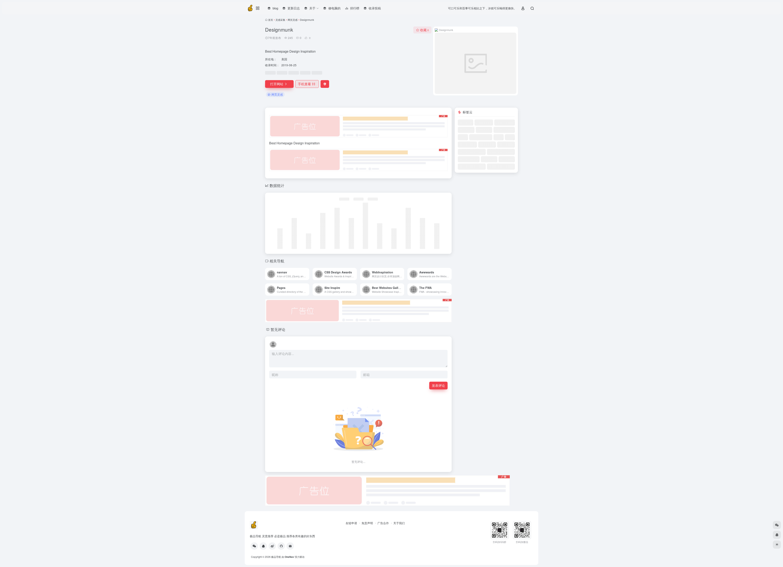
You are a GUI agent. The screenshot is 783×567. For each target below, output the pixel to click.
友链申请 (351, 523)
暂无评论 (278, 329)
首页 (270, 19)
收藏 (424, 30)
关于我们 (399, 523)
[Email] (290, 546)
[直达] (307, 274)
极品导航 (276, 556)
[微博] (272, 546)
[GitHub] (281, 546)
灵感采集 (280, 19)
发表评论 (438, 385)
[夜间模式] (777, 544)
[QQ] (263, 546)
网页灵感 (292, 19)
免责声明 (367, 523)
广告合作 (383, 523)
